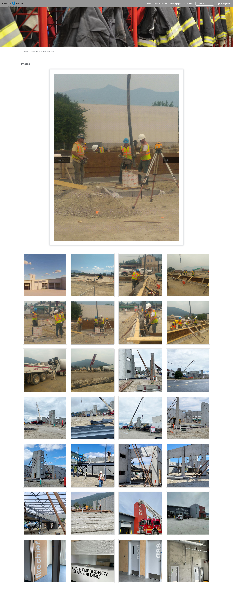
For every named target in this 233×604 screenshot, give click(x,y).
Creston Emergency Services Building (42, 51)
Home (26, 51)
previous (61, 160)
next (166, 160)
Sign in (219, 3)
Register (226, 3)
